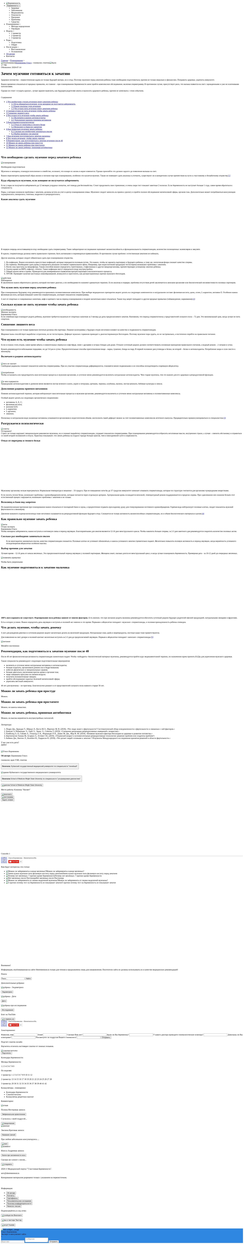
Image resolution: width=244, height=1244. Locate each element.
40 (41, 1083)
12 (31, 1075)
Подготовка (16, 42)
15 (18, 1079)
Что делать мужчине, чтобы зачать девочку (25, 138)
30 (15, 1083)
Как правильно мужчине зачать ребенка (24, 129)
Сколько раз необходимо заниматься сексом (31, 131)
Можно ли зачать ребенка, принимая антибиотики (29, 147)
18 (25, 1079)
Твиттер (18, 1220)
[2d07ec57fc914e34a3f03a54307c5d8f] (4, 1143)
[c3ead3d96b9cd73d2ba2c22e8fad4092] (7, 1164)
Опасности (16, 15)
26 (46, 1079)
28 (51, 1079)
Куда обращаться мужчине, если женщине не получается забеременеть (43, 104)
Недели (10, 31)
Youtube (11, 1225)
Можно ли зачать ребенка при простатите (25, 145)
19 (28, 1079)
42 (46, 1083)
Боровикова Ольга (24, 63)
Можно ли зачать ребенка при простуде (24, 143)
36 (30, 1083)
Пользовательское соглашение (19, 1201)
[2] (194, 299)
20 (30, 1079)
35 (28, 1083)
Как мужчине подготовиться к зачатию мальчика (28, 136)
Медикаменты (17, 13)
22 (35, 1079)
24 (41, 1079)
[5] (152, 637)
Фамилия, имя (7, 1035)
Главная (4, 60)
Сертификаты (12, 1198)
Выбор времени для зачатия (24, 134)
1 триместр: (6, 1075)
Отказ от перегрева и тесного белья (28, 125)
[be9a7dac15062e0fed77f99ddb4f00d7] (7, 794)
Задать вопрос (7, 800)
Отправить (54, 1242)
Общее (14, 45)
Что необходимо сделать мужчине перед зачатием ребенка (32, 102)
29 (13, 1083)
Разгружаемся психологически (20, 122)
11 (29, 1075)
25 (43, 1079)
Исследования (7, 1010)
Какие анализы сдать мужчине (26, 106)
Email (40, 1035)
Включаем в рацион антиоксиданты (28, 118)
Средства (15, 22)
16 (20, 1079)
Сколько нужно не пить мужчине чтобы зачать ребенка (30, 111)
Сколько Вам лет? (74, 1035)
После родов (12, 47)
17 (23, 1079)
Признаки (15, 17)
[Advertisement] (40, 226)
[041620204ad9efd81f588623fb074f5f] (7, 797)
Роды (9, 40)
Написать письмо (13, 1206)
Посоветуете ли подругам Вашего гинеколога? (56, 1037)
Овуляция (15, 29)
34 (25, 1083)
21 (33, 1079)
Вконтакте (17, 1215)
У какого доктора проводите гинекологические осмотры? (178, 1035)
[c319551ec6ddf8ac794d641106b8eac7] (8, 1019)
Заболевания (16, 10)
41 (43, 1083)
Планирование (13, 24)
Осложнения (16, 52)
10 (26, 1075)
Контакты (10, 56)
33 (23, 1083)
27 (48, 1079)
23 (38, 1079)
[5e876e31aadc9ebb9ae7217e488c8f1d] (8, 1123)
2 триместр (16, 35)
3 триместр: (6, 1083)
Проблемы (15, 19)
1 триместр (16, 33)
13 (13, 1079)
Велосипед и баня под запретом (26, 127)
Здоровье (15, 8)
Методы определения (20, 26)
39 (38, 1083)
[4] (203, 514)
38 (35, 1083)
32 (20, 1083)
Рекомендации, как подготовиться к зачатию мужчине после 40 (34, 141)
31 (18, 1083)
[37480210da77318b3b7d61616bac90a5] (22, 785)
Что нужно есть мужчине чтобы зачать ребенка (27, 115)
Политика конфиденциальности (19, 1204)
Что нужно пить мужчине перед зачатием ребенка (34, 108)
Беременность (13, 6)
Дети (4, 1001)
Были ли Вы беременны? (118, 1035)
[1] (229, 176)
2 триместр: (6, 1079)
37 (33, 1083)
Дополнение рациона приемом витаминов (31, 120)
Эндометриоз (7, 992)
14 (15, 1079)
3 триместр (16, 38)
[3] (224, 418)
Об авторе (10, 54)
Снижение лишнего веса (17, 113)
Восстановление (18, 49)
